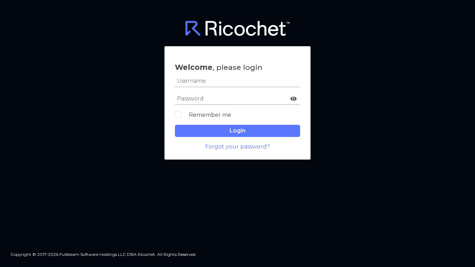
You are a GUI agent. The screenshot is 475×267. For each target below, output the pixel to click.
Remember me (210, 115)
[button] (293, 99)
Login (237, 130)
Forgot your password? (237, 146)
